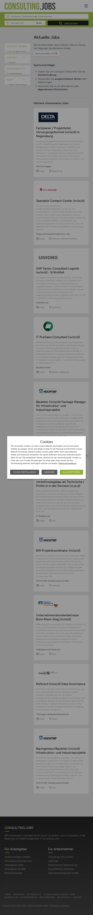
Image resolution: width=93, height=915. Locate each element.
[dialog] (46, 457)
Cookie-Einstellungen (24, 472)
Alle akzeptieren (71, 472)
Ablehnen (49, 472)
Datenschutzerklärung (67, 463)
